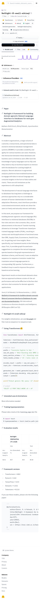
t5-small (30, 319)
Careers (4, 568)
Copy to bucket (20, 41)
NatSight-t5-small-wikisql (16, 13)
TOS (3, 558)
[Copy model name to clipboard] (31, 13)
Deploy (20, 38)
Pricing (4, 588)
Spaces (4, 584)
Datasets (5, 581)
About (4, 565)
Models (4, 578)
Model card (9, 49)
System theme (9, 550)
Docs (3, 591)
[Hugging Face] (3, 596)
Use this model (18, 45)
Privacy (4, 562)
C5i (4, 10)
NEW (21, 78)
